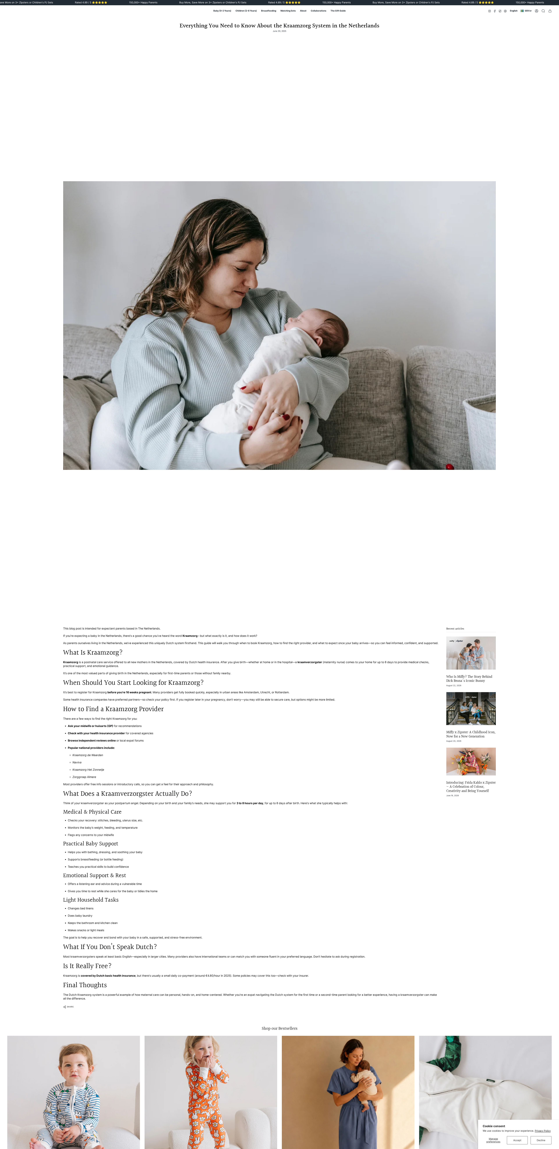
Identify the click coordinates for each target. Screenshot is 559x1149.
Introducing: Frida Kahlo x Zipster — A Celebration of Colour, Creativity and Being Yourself (471, 787)
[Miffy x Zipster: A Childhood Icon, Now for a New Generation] (471, 708)
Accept (517, 1140)
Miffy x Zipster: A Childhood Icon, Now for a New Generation (470, 734)
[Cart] (550, 10)
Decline (541, 1140)
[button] (222, 10)
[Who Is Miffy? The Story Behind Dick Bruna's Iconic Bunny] (471, 653)
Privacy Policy (543, 1130)
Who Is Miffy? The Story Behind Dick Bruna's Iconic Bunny (469, 679)
